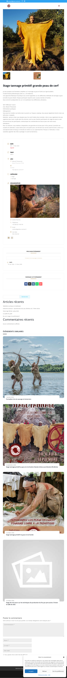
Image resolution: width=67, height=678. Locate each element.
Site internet (15, 234)
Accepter (31, 671)
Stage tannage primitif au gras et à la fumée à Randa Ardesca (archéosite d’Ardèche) (32, 467)
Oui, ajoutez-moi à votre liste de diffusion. (16, 654)
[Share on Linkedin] (33, 284)
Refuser (44, 671)
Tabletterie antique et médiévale (12, 306)
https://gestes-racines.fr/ (17, 169)
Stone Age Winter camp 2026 (11, 311)
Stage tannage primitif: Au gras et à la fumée (20, 535)
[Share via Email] (40, 284)
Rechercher (25, 297)
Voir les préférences (58, 671)
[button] (64, 657)
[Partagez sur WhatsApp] (37, 284)
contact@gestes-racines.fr (19, 229)
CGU (49, 675)
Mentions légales (20, 668)
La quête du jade (7, 313)
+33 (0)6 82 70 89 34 (17, 224)
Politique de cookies (42, 675)
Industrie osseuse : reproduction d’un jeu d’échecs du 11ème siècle (21, 308)
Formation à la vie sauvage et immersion (33, 258)
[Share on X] (29, 284)
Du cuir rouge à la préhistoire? (11, 316)
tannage (13, 178)
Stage (12, 176)
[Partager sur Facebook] (26, 284)
